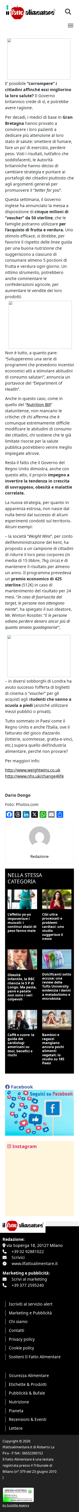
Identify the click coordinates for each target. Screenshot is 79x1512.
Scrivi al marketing (29, 1279)
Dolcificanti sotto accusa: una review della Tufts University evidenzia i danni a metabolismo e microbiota (56, 986)
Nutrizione (19, 1402)
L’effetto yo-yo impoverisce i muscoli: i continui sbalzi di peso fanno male (22, 922)
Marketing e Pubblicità (30, 1313)
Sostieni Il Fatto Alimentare (35, 1357)
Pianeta (16, 1411)
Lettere (16, 1428)
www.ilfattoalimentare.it (35, 1263)
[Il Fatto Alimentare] (30, 12)
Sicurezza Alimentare (29, 1375)
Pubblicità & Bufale (27, 1393)
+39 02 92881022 (28, 1251)
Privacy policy (22, 1339)
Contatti (16, 1330)
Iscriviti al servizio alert (30, 1304)
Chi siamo (18, 1321)
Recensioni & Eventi (27, 1419)
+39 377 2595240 (28, 1285)
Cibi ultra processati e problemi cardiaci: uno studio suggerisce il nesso (53, 926)
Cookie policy (21, 1348)
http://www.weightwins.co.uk (32, 770)
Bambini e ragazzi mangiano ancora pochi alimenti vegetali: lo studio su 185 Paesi (53, 1048)
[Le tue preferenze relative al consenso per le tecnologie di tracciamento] (7, 7)
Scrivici (18, 1257)
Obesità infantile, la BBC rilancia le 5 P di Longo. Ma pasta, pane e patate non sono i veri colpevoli (22, 987)
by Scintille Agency (16, 1505)
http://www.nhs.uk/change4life (34, 776)
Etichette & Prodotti (28, 1384)
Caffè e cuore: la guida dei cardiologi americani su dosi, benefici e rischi (21, 1044)
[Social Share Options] (11, 1210)
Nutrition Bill (39, 404)
